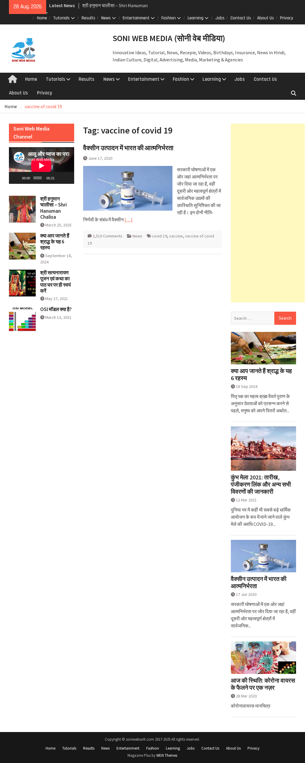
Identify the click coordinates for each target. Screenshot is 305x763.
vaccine (176, 236)
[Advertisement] (268, 213)
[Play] (17, 178)
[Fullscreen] (68, 178)
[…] (129, 220)
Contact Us (241, 18)
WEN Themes (166, 755)
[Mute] (60, 178)
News (106, 18)
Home (42, 18)
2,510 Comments (107, 236)
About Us (265, 18)
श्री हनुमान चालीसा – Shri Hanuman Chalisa (53, 207)
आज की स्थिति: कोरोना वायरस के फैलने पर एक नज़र (263, 684)
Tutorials (61, 18)
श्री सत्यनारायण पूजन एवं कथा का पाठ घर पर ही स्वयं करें (55, 281)
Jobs (220, 18)
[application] (41, 165)
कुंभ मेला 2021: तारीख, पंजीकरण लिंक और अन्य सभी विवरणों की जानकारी (261, 484)
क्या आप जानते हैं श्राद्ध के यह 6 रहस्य (261, 374)
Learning (195, 18)
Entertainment (136, 18)
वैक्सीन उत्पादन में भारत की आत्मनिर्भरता (128, 148)
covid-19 (159, 236)
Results (88, 18)
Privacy (286, 18)
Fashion (168, 18)
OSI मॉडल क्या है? (56, 309)
